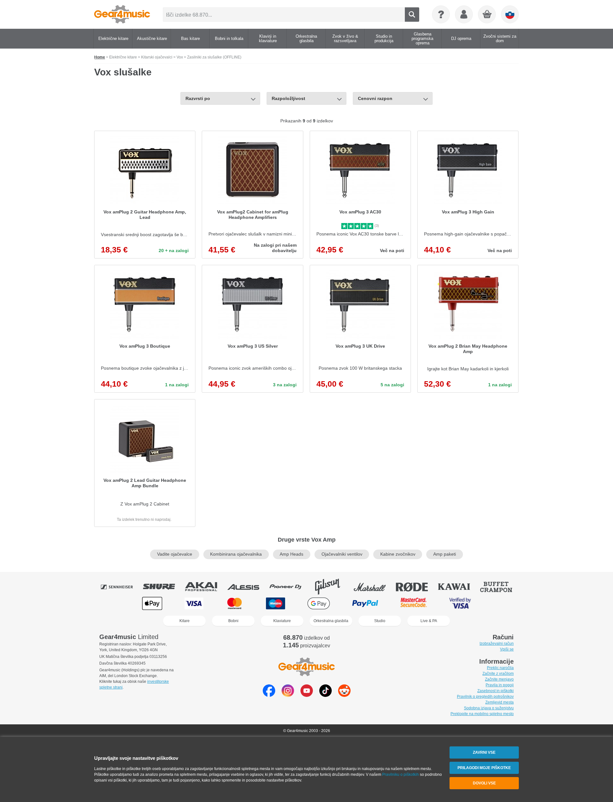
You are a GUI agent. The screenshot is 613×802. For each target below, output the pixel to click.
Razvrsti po (197, 98)
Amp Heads (291, 554)
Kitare (184, 621)
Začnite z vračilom (498, 673)
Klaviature (282, 621)
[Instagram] (288, 695)
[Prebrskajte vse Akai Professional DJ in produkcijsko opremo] (206, 586)
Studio (379, 621)
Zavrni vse (484, 752)
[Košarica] (487, 15)
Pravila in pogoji (500, 685)
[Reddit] (344, 695)
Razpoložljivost (288, 98)
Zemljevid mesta (499, 702)
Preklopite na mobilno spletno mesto (482, 714)
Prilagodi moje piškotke (484, 768)
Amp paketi (444, 554)
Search (412, 14)
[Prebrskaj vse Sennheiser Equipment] (121, 586)
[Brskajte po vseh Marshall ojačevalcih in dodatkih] (374, 586)
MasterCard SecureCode (413, 603)
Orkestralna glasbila (331, 621)
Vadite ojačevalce (174, 554)
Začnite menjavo (499, 679)
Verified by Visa (460, 603)
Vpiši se (507, 649)
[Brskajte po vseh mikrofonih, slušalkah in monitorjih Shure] (163, 586)
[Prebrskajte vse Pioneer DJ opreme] (290, 586)
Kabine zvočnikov (397, 554)
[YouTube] (306, 695)
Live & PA (428, 621)
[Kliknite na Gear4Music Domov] (122, 14)
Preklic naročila (500, 668)
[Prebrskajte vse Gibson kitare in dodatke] (332, 586)
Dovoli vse (484, 783)
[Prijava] (464, 14)
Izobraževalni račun (497, 643)
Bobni (233, 621)
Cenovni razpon (375, 98)
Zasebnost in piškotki (495, 691)
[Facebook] (269, 695)
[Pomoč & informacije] (441, 14)
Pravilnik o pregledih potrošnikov (485, 696)
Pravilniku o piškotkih (400, 774)
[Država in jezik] (509, 14)
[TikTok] (325, 695)
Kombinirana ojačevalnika (236, 554)
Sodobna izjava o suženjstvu (489, 708)
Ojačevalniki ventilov (342, 554)
